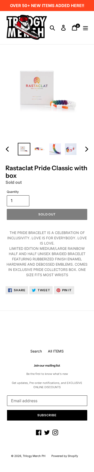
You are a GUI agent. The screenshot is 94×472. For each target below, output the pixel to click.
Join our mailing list (47, 365)
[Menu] (85, 27)
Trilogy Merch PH (34, 456)
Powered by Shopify (64, 456)
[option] (24, 149)
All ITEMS (56, 351)
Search (36, 351)
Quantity (13, 192)
